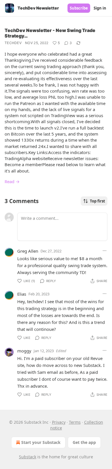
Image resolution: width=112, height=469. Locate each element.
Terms (75, 422)
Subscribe (79, 8)
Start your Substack (41, 442)
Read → (12, 181)
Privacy (58, 422)
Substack (27, 456)
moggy (24, 351)
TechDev (13, 43)
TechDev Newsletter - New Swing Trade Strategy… (50, 33)
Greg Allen (27, 251)
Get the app (84, 442)
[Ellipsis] (104, 250)
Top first (97, 201)
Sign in (100, 8)
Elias (21, 294)
